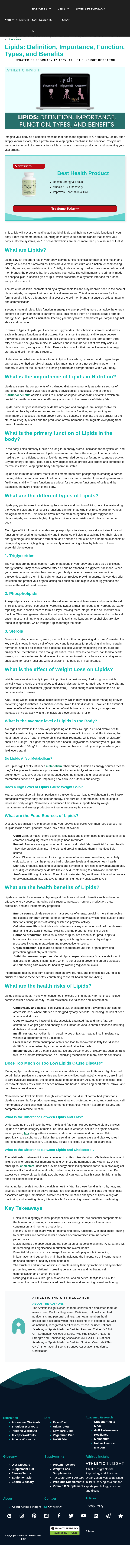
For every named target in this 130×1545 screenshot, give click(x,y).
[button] (50, 8)
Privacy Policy (94, 1506)
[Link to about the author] (75, 1298)
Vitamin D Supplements (69, 1486)
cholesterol (27, 1166)
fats (26, 1133)
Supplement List (23, 1469)
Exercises (39, 8)
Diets (61, 8)
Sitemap (91, 1531)
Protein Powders (64, 1464)
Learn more (15, 39)
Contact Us (55, 1506)
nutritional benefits (17, 395)
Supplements (42, 19)
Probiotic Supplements (68, 1481)
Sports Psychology (91, 8)
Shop (66, 19)
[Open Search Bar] (33, 31)
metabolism (54, 766)
